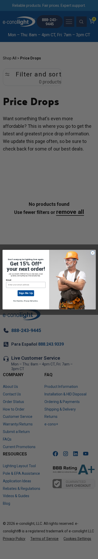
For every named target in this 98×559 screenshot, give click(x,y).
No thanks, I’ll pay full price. (25, 301)
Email (8, 280)
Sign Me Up (26, 293)
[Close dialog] (92, 253)
